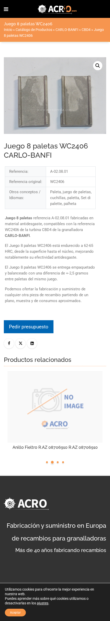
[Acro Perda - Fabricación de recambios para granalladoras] (57, 9)
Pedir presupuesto (28, 327)
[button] (97, 65)
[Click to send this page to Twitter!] (20, 343)
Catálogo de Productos (34, 30)
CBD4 (86, 30)
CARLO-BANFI (67, 30)
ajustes (42, 603)
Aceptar (15, 612)
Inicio (8, 30)
